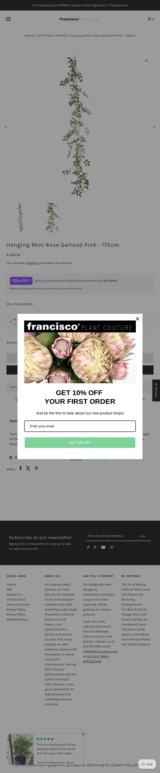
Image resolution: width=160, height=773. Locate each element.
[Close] (137, 319)
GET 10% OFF (80, 442)
